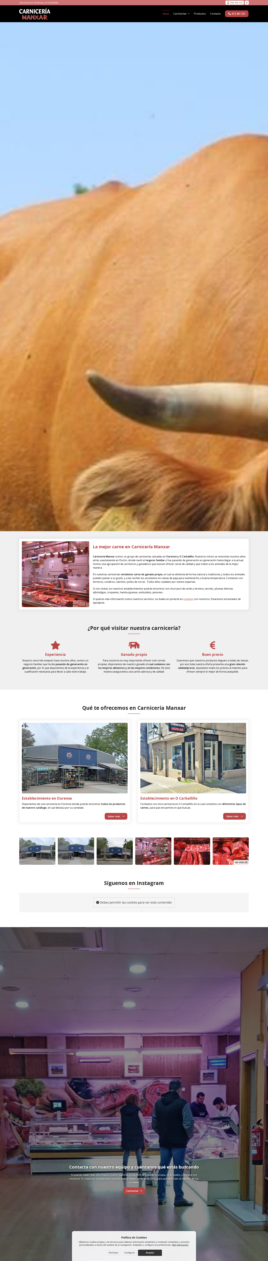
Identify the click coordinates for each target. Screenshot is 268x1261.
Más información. (180, 1245)
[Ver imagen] (37, 851)
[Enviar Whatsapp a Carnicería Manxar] (247, 3)
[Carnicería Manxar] (34, 14)
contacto (188, 599)
